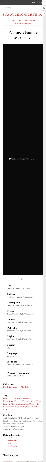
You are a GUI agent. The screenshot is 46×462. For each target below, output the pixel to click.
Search (40, 8)
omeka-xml (12, 446)
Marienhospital (22, 404)
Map (13, 404)
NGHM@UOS (29, 20)
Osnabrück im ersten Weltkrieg (16, 387)
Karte (33, 401)
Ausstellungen (16, 20)
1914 (5, 398)
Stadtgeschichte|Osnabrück (23, 14)
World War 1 (31, 406)
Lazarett (6, 404)
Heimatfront (8, 401)
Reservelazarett (9, 406)
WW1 (5, 409)
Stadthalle (21, 406)
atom (10, 437)
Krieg (38, 401)
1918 (14, 398)
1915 (10, 398)
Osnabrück (33, 404)
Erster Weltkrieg (24, 398)
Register (40, 2)
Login (32, 2)
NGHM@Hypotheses (23, 23)
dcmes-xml (12, 440)
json (9, 443)
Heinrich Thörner (22, 401)
